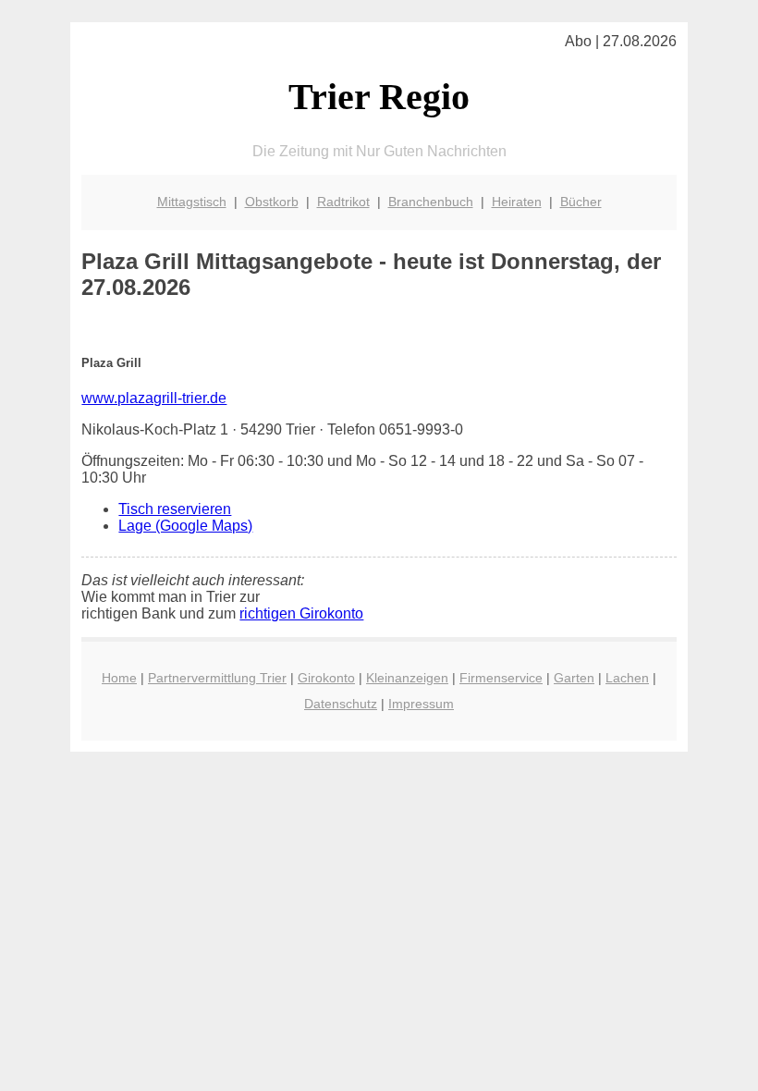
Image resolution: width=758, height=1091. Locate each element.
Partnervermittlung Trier (217, 677)
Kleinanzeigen (407, 677)
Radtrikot (343, 201)
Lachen (627, 677)
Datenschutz (340, 703)
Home (119, 677)
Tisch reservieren (174, 509)
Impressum (421, 703)
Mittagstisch (191, 201)
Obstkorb (272, 201)
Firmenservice (501, 677)
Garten (574, 677)
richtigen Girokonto (301, 613)
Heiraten (517, 201)
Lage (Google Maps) (185, 525)
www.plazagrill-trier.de (153, 398)
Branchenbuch (430, 201)
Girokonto (326, 677)
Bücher (581, 201)
